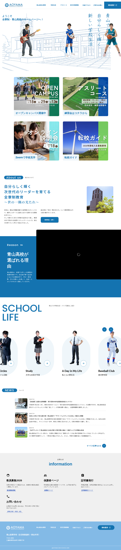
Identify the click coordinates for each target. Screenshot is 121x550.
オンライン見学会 (75, 17)
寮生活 (53, 17)
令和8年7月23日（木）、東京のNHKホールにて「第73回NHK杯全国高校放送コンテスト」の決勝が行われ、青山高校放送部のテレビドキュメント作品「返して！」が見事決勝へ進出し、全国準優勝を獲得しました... (67, 406)
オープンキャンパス (76, 9)
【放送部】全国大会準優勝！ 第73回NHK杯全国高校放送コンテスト (50, 402)
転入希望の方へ (74, 13)
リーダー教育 (40, 539)
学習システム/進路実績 (43, 532)
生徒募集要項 (74, 20)
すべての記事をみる (94, 446)
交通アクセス (86, 5)
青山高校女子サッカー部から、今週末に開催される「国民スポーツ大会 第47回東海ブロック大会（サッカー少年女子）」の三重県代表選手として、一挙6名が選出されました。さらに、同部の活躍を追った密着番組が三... (67, 434)
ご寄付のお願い (97, 5)
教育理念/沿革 (40, 17)
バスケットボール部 (66, 17)
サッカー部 (63, 9)
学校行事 (53, 9)
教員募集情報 (11, 490)
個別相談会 (53, 543)
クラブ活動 (54, 13)
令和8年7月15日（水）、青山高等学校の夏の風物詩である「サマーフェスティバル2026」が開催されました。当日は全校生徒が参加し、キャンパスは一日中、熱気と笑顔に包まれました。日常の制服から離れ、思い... (67, 420)
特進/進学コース (41, 9)
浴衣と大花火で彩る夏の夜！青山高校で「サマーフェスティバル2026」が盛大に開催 (56, 416)
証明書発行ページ (87, 490)
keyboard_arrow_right (104, 446)
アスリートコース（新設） (44, 13)
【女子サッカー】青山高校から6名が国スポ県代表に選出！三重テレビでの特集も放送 (56, 430)
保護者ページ (48, 490)
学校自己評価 (40, 20)
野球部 (62, 13)
